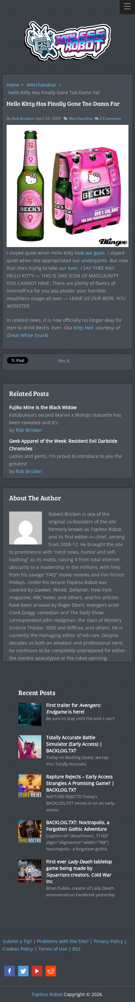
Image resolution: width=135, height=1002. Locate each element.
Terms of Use (52, 949)
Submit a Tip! (17, 941)
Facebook (9, 971)
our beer (68, 268)
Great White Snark (27, 335)
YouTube (37, 971)
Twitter (23, 971)
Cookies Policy (18, 949)
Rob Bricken (23, 118)
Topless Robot (46, 994)
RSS (76, 949)
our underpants (89, 260)
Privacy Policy (108, 941)
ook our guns (90, 253)
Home (13, 85)
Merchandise (41, 85)
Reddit (51, 971)
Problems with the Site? (62, 941)
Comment (110, 118)
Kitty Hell (83, 327)
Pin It (63, 361)
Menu (127, 7)
